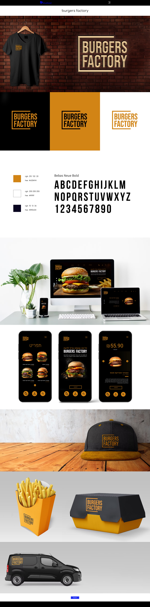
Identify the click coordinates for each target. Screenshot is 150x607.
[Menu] (109, 2)
